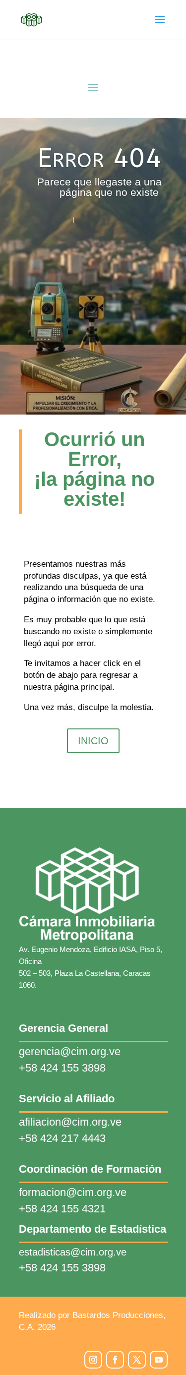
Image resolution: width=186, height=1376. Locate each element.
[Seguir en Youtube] (159, 1360)
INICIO (93, 740)
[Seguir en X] (137, 1360)
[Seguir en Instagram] (93, 1360)
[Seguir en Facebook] (115, 1360)
